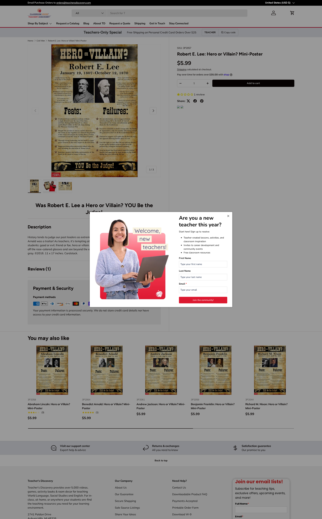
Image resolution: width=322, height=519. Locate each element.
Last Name (185, 270)
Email (183, 283)
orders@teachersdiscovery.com (253, 2)
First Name (185, 258)
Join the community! (203, 300)
